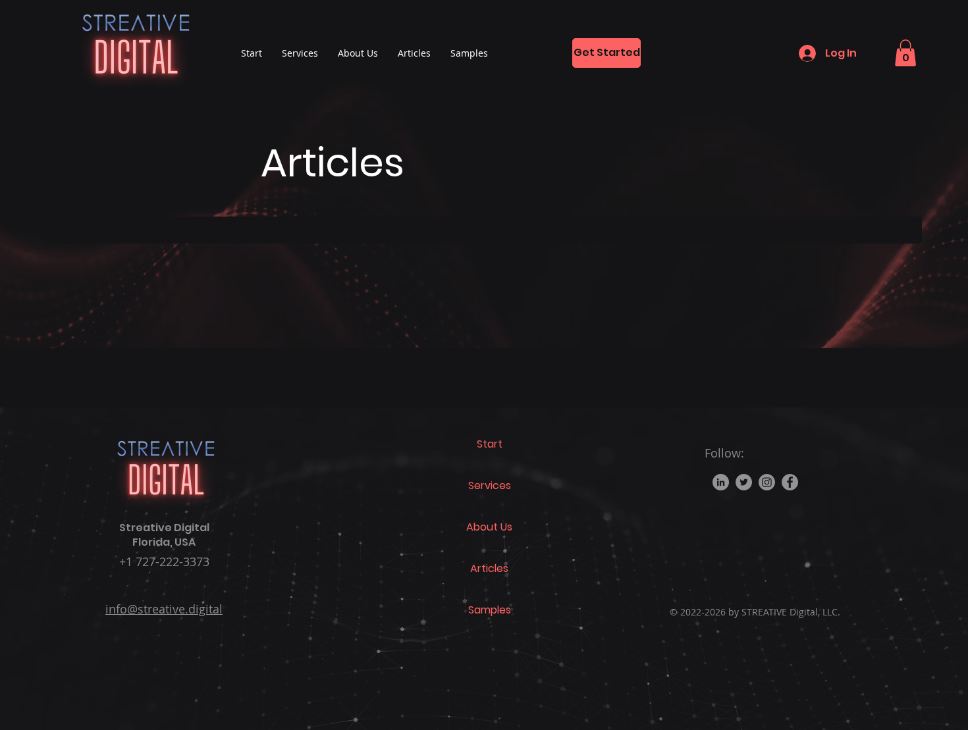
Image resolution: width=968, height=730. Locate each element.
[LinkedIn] (721, 482)
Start (489, 444)
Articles (489, 568)
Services (489, 485)
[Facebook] (790, 482)
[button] (905, 52)
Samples (489, 609)
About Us (489, 526)
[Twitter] (744, 482)
